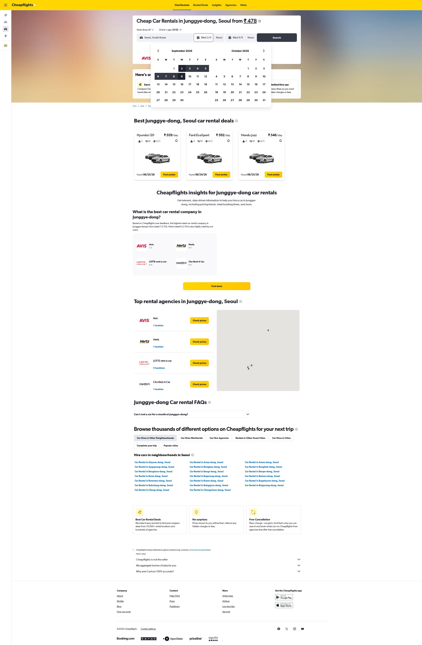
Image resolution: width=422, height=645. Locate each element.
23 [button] (181, 92)
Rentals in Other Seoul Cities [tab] (250, 438)
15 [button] (174, 84)
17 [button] (189, 84)
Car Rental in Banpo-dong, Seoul (262, 471)
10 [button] (189, 76)
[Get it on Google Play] (284, 597)
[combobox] (145, 29)
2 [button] (182, 68)
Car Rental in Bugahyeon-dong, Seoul (265, 480)
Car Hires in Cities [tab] (281, 438)
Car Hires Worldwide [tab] (192, 438)
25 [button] (197, 92)
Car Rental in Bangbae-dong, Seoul (208, 466)
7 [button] (166, 76)
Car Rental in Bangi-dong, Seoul (207, 471)
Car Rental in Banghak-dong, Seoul (263, 466)
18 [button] (197, 84)
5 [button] (205, 68)
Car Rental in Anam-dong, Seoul (262, 462)
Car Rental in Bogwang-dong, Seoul (209, 476)
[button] (5, 5)
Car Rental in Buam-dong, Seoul (206, 480)
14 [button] (166, 84)
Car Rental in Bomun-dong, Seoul (262, 476)
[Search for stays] (5, 22)
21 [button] (166, 92)
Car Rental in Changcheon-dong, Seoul (210, 490)
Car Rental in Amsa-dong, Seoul (206, 462)
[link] (216, 286)
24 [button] (189, 92)
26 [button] (205, 92)
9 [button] (182, 76)
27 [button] (158, 100)
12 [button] (205, 76)
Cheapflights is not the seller (152, 559)
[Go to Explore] (5, 36)
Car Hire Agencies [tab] (219, 438)
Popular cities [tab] (171, 445)
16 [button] (182, 84)
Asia (142, 106)
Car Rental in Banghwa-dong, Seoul (153, 471)
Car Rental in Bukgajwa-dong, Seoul (209, 485)
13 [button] (158, 84)
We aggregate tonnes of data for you (156, 565)
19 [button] (205, 84)
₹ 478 (250, 21)
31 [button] (264, 100)
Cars (134, 106)
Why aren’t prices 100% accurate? (155, 571)
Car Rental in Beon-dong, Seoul (151, 476)
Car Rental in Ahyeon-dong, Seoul (152, 462)
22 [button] (174, 92)
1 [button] (174, 68)
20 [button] (158, 92)
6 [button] (158, 76)
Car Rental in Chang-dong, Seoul (152, 490)
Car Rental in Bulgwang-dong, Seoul (264, 485)
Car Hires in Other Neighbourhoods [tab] (155, 438)
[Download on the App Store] (284, 605)
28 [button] (166, 100)
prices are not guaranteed (199, 550)
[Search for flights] (5, 15)
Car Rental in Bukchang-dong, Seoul (154, 485)
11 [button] (197, 76)
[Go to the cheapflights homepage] (24, 5)
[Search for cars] (5, 29)
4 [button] (197, 68)
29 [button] (174, 100)
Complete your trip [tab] (147, 445)
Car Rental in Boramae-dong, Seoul (153, 480)
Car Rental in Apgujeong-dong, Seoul (154, 466)
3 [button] (190, 68)
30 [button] (181, 100)
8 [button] (174, 76)
